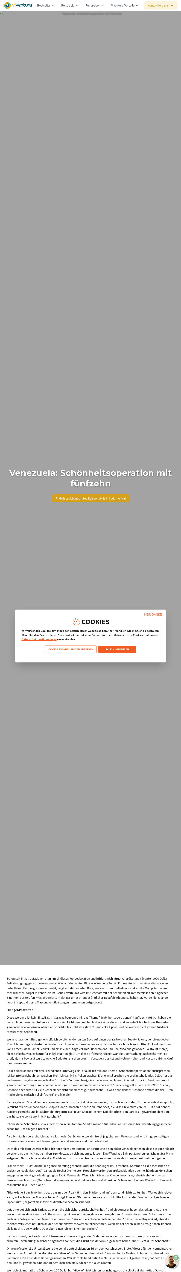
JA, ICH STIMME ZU (117, 649)
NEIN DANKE (153, 614)
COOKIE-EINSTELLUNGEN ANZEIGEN (70, 649)
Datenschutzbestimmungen (39, 639)
